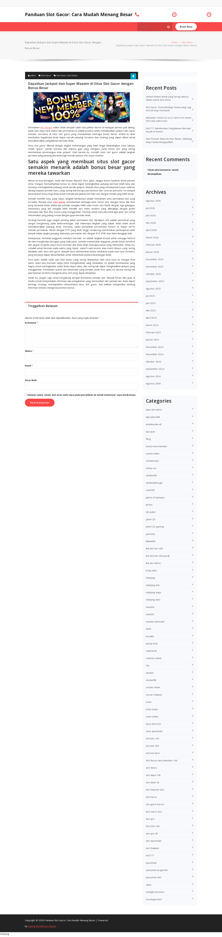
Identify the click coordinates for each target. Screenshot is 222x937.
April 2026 (151, 229)
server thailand (154, 694)
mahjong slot (153, 585)
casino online (152, 453)
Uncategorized (154, 899)
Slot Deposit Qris (155, 789)
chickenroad (152, 460)
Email (29, 365)
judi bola (150, 533)
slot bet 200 (152, 745)
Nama (29, 350)
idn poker (151, 511)
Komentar (32, 322)
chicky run (151, 468)
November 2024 (155, 354)
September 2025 (155, 281)
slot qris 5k (152, 833)
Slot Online (72, 75)
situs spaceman (154, 731)
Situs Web (31, 380)
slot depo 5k (152, 782)
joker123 (151, 519)
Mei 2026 (151, 222)
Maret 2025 (152, 325)
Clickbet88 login (154, 482)
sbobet (150, 672)
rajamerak (151, 650)
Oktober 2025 (153, 273)
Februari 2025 (153, 332)
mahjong (150, 577)
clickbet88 (151, 475)
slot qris (150, 818)
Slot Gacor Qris (154, 811)
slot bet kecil (152, 753)
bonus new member (156, 446)
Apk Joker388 (153, 416)
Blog (148, 438)
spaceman (151, 862)
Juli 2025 (150, 295)
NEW (148, 628)
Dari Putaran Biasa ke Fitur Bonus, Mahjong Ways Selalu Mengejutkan (169, 140)
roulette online (153, 658)
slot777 (150, 855)
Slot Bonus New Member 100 (161, 760)
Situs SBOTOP (153, 723)
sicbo (148, 701)
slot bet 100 (152, 738)
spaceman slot (153, 877)
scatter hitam (153, 687)
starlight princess (155, 891)
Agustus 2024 (153, 376)
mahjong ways (153, 592)
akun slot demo (154, 409)
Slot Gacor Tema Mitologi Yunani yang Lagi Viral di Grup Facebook (168, 109)
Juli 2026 (150, 208)
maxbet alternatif (155, 621)
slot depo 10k (153, 775)
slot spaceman (153, 840)
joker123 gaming (155, 526)
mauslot (150, 606)
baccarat (150, 431)
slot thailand (152, 848)
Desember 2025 (155, 259)
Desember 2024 (155, 346)
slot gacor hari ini (155, 804)
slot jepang (46, 127)
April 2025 (151, 317)
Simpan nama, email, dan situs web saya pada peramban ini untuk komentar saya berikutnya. (81, 394)
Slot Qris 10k (153, 826)
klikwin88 (150, 541)
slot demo (151, 767)
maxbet (150, 614)
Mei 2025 (151, 310)
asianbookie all (153, 424)
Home (174, 42)
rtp (147, 665)
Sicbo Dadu (152, 709)
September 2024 (155, 368)
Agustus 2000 (153, 383)
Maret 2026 (152, 237)
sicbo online (152, 716)
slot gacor (59, 201)
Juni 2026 (151, 215)
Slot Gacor (187, 42)
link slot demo (153, 563)
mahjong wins (153, 599)
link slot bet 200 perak (158, 555)
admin (32, 75)
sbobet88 (151, 680)
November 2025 (155, 266)
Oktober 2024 (153, 361)
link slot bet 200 (154, 548)
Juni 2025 (151, 303)
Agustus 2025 (153, 288)
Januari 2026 (152, 251)
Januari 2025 (152, 339)
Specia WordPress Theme (42, 926)
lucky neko (151, 570)
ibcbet (149, 504)
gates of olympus (155, 497)
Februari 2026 (153, 244)
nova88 (150, 636)
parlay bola (152, 643)
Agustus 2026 (153, 200)
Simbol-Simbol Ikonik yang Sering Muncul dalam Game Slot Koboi (167, 98)
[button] (168, 26)
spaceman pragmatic (157, 870)
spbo (148, 884)
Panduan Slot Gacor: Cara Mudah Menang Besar (79, 14)
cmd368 (150, 490)
